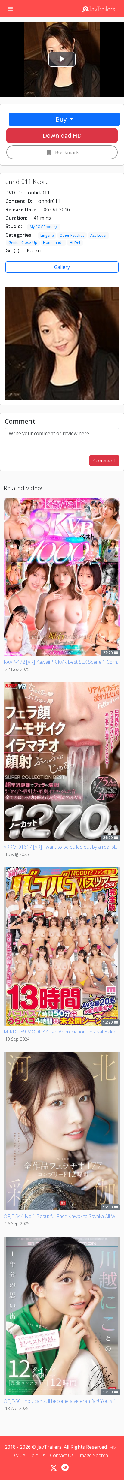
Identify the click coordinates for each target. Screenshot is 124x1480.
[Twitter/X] (54, 1468)
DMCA (18, 1455)
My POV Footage (44, 226)
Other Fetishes (72, 235)
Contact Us (62, 1455)
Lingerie (47, 235)
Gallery (62, 267)
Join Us (37, 1455)
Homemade (53, 242)
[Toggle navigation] (10, 8)
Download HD (62, 135)
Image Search (93, 1455)
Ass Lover (98, 235)
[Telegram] (65, 1467)
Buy (62, 119)
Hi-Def (75, 242)
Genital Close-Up (22, 242)
